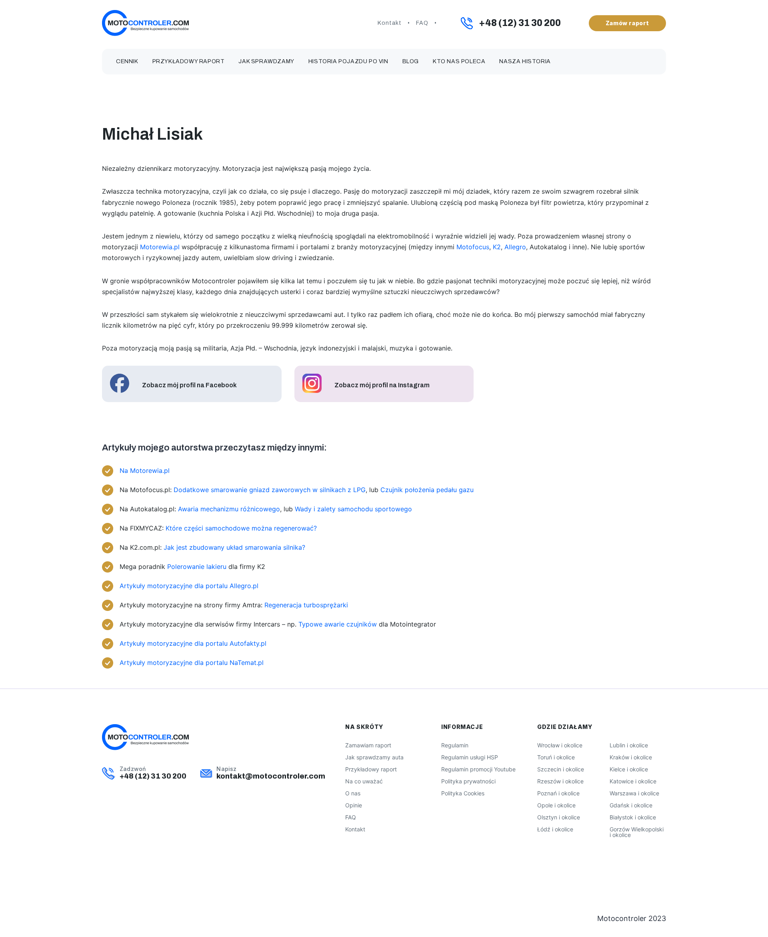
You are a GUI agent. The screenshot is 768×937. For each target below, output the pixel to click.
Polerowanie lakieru (196, 567)
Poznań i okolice (558, 793)
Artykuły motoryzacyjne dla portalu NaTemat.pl (192, 663)
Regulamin (454, 745)
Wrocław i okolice (559, 745)
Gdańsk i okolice (631, 805)
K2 (497, 247)
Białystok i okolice (633, 817)
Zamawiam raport (368, 745)
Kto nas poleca (459, 61)
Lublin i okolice (629, 745)
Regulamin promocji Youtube (478, 769)
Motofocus (472, 247)
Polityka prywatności (468, 781)
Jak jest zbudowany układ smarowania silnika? (234, 547)
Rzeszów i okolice (560, 781)
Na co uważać (364, 781)
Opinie (353, 805)
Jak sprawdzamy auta (374, 757)
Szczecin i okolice (560, 769)
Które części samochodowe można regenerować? (241, 528)
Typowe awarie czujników (337, 624)
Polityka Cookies (462, 793)
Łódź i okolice (555, 829)
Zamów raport (627, 23)
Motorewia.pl (160, 247)
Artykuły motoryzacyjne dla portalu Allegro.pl (189, 586)
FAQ (422, 23)
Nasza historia (524, 61)
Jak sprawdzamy (266, 61)
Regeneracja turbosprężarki (306, 605)
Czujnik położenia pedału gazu (427, 490)
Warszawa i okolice (634, 793)
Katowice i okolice (633, 781)
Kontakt (390, 23)
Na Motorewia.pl (145, 470)
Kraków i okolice (631, 757)
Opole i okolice (556, 805)
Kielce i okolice (629, 769)
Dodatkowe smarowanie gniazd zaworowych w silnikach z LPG (270, 490)
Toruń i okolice (556, 757)
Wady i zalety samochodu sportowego (353, 509)
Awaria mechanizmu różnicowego (229, 509)
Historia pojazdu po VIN (348, 61)
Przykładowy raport (188, 61)
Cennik (127, 61)
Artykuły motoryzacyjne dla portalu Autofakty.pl (193, 643)
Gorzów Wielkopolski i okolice (637, 832)
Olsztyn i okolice (558, 817)
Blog (410, 61)
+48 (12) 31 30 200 (520, 23)
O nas (352, 793)
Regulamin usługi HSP (469, 757)
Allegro (515, 247)
